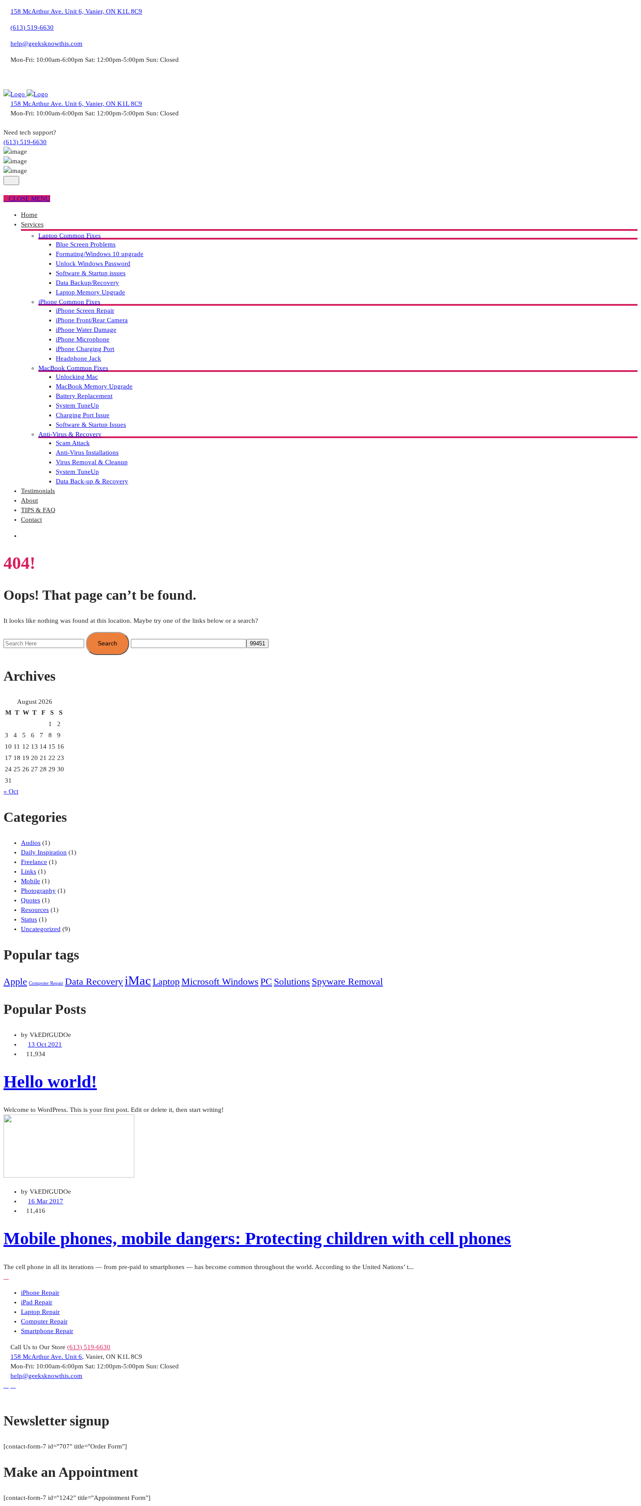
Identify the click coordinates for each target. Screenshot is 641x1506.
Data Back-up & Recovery (92, 481)
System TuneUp (77, 405)
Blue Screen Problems (86, 244)
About (29, 500)
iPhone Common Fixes (69, 301)
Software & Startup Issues (91, 424)
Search (107, 643)
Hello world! (50, 1081)
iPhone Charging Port (85, 348)
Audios (31, 842)
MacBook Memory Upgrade (94, 386)
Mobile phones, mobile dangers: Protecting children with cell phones (257, 1238)
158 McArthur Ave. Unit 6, (47, 1356)
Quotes (30, 900)
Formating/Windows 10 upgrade (99, 253)
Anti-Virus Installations (87, 452)
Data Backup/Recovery (87, 282)
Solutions (292, 981)
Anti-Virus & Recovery (70, 434)
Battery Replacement (84, 395)
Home (29, 214)
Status (29, 919)
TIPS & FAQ (38, 510)
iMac (138, 980)
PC (266, 981)
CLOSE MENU (29, 198)
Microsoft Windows (220, 981)
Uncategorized (41, 928)
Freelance (34, 861)
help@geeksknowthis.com (46, 43)
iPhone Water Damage (86, 329)
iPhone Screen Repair (85, 310)
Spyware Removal (347, 981)
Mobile (30, 881)
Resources (35, 909)
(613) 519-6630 (32, 27)
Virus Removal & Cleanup (92, 462)
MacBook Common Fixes (73, 368)
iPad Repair (36, 1302)
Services (32, 224)
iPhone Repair (40, 1292)
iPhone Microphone (82, 339)
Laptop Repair (40, 1311)
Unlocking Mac (77, 376)
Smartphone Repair (47, 1330)
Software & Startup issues (91, 273)
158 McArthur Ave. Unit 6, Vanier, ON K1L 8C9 (76, 11)
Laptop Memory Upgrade (90, 292)
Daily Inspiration (44, 852)
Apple (15, 981)
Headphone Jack (78, 358)
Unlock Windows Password (93, 263)
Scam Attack (73, 442)
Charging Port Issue (82, 415)
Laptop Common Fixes (69, 235)
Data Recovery (94, 981)
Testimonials (38, 490)
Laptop (166, 981)
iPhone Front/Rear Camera (92, 320)
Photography (38, 890)
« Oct (10, 791)
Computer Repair (46, 983)
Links (28, 871)
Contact (31, 519)
